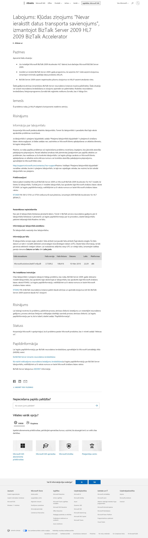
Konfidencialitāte (65, 534)
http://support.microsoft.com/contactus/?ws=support (34, 165)
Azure (75, 501)
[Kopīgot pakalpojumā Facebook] (14, 381)
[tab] (19, 423)
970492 (16, 290)
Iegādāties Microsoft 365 (91, 3)
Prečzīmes (93, 534)
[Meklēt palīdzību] (132, 3)
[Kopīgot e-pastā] (24, 381)
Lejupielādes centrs (36, 498)
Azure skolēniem (57, 524)
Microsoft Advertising (80, 513)
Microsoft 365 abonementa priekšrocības (18, 457)
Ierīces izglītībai (57, 498)
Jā (81, 482)
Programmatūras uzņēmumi (105, 518)
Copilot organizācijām (13, 494)
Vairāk (75, 3)
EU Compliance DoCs (119, 534)
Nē (95, 482)
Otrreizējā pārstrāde (36, 509)
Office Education (57, 511)
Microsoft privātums (125, 498)
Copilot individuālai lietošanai (15, 498)
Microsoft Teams (78, 520)
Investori (122, 501)
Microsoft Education (58, 494)
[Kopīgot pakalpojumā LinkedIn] (18, 381)
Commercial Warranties (37, 513)
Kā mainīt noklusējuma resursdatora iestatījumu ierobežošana (37, 361)
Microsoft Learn (102, 498)
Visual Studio (101, 522)
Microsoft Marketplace (104, 511)
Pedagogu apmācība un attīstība (62, 514)
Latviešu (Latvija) (15, 530)
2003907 (37, 369)
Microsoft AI (77, 494)
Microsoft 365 (40, 3)
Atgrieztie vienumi (36, 501)
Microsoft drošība (66, 454)
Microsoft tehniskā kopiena (105, 507)
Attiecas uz (18, 43)
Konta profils (34, 494)
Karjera (122, 494)
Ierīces (67, 3)
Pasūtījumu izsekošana (37, 505)
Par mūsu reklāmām (104, 534)
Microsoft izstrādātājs (104, 494)
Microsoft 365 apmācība (45, 454)
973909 (16, 194)
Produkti (57, 3)
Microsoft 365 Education (60, 507)
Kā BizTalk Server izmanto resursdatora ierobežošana (34, 357)
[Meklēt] (96, 406)
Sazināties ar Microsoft (50, 534)
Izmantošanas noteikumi (80, 534)
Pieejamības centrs (89, 454)
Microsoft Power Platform (105, 514)
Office (50, 3)
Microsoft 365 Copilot (80, 516)
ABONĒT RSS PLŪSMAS (24, 387)
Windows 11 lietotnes (13, 505)
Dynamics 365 (78, 505)
